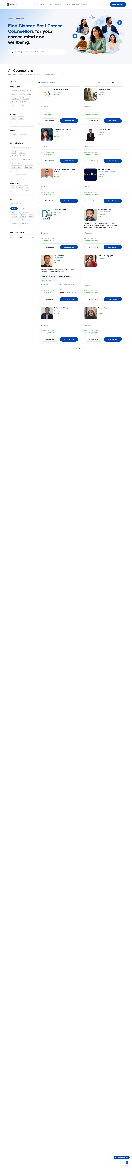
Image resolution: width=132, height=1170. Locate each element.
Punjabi (29, 90)
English (14, 90)
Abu (30, 216)
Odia (22, 105)
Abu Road (15, 220)
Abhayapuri (16, 212)
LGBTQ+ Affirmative (19, 174)
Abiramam (26, 212)
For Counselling (40, 4)
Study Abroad (69, 4)
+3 (55, 280)
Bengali (14, 102)
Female (21, 118)
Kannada (26, 98)
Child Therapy (16, 167)
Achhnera (15, 223)
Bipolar (14, 159)
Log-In (105, 4)
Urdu (13, 94)
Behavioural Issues (18, 156)
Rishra (14, 208)
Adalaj (24, 223)
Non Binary (15, 122)
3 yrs (13, 191)
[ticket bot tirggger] (127, 1162)
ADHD (14, 152)
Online (14, 134)
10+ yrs (28, 191)
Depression (29, 167)
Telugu (28, 94)
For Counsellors (55, 4)
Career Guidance (26, 159)
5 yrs (20, 191)
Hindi (22, 90)
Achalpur (25, 220)
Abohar (14, 216)
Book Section (69, 121)
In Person (23, 134)
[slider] (11, 235)
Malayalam (15, 98)
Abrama (23, 216)
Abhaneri (23, 208)
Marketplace (81, 4)
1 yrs (19, 187)
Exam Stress (16, 171)
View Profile (49, 121)
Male (13, 118)
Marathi (14, 105)
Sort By (100, 82)
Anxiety (22, 152)
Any (13, 187)
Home (10, 18)
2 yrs (26, 187)
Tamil (20, 94)
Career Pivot (16, 163)
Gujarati (23, 102)
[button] (31, 81)
